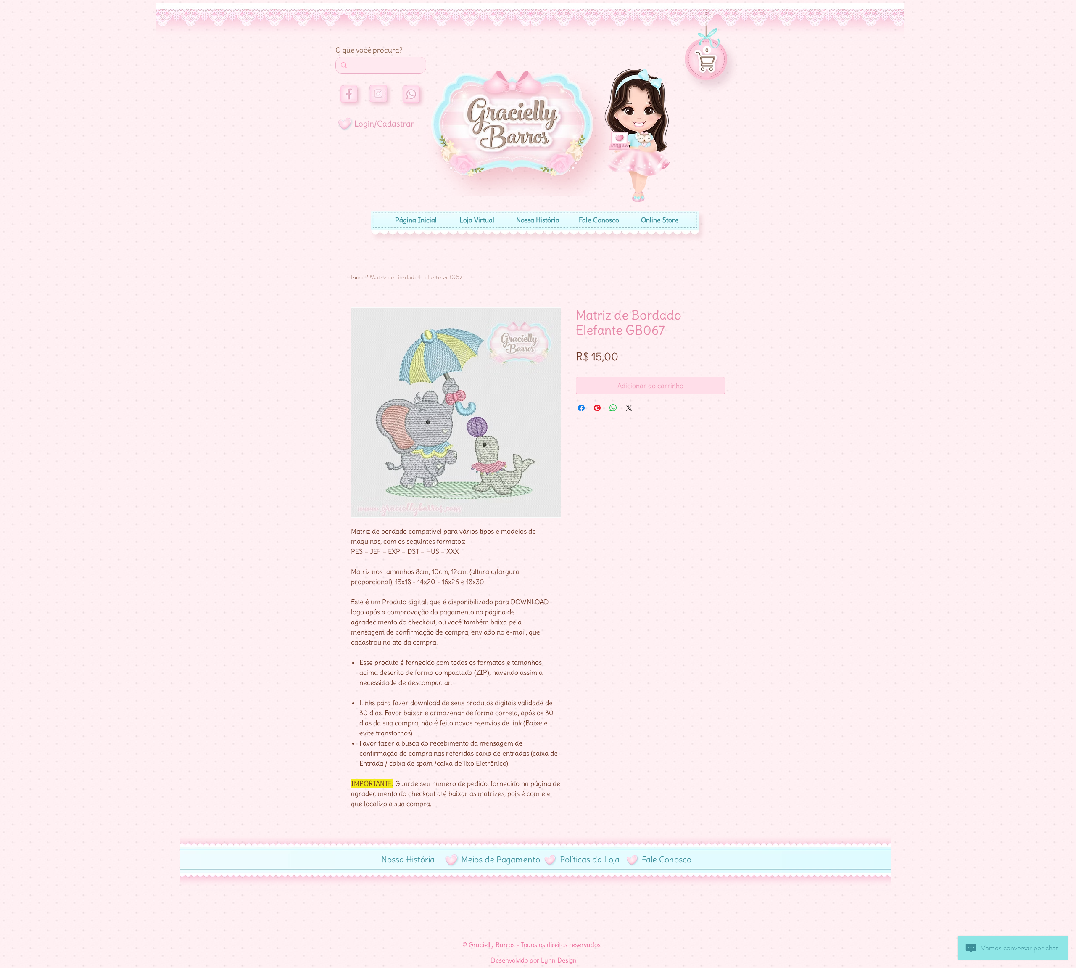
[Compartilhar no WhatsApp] (613, 408)
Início (358, 277)
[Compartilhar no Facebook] (581, 408)
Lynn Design (559, 960)
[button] (707, 50)
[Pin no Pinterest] (597, 408)
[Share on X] (629, 408)
